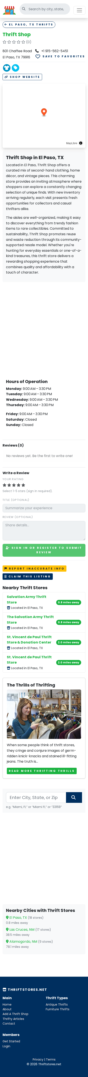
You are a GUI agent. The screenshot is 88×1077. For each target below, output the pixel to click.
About (7, 1009)
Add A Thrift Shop (15, 1014)
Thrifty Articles (13, 1019)
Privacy (38, 1059)
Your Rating (13, 479)
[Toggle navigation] (79, 10)
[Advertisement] (44, 330)
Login (6, 1046)
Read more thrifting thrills (42, 771)
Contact (9, 1023)
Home (7, 1004)
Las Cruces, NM (30, 929)
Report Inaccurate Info (36, 568)
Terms (51, 1059)
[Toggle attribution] (80, 143)
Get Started (11, 1041)
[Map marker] (44, 112)
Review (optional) (18, 517)
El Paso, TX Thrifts (30, 24)
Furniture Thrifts (57, 1009)
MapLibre (71, 143)
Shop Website (24, 77)
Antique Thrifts (57, 1004)
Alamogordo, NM (31, 941)
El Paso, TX (26, 917)
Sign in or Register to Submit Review (46, 550)
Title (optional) (16, 500)
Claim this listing (29, 576)
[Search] (74, 797)
